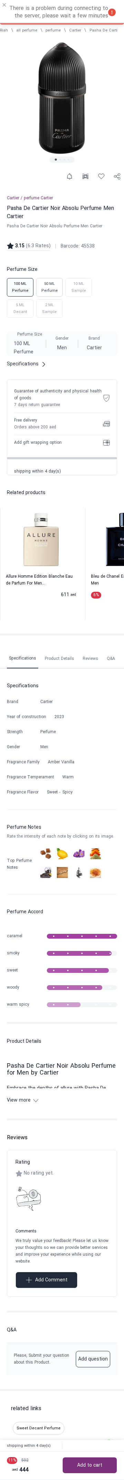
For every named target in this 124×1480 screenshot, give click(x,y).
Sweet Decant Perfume (39, 1428)
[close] (4, 6)
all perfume (26, 30)
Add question (93, 1359)
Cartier (75, 30)
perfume (53, 30)
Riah (4, 30)
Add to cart (89, 1465)
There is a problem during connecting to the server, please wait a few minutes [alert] (58, 12)
